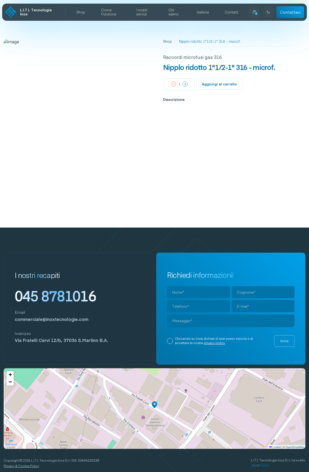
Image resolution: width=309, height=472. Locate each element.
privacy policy (214, 343)
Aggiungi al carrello (219, 84)
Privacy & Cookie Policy (21, 466)
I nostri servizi (141, 12)
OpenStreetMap (295, 447)
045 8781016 (55, 295)
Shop (81, 12)
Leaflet (276, 447)
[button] (154, 405)
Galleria (203, 12)
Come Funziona (108, 12)
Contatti (231, 12)
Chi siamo (174, 12)
